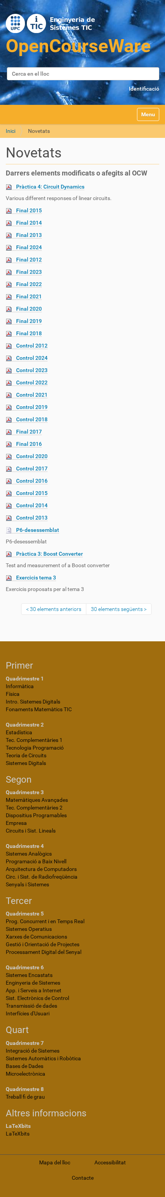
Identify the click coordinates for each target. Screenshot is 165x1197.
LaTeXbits (18, 1134)
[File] (11, 187)
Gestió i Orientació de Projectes (42, 944)
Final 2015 (29, 210)
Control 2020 (32, 456)
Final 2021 (29, 296)
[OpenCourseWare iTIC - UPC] (82, 33)
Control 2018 (32, 419)
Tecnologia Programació (35, 748)
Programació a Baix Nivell (36, 861)
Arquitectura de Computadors (41, 869)
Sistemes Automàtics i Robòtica (43, 1058)
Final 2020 (29, 309)
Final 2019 (29, 321)
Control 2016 (32, 481)
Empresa (16, 823)
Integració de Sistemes (32, 1051)
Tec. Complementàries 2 (34, 808)
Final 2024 (29, 247)
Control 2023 (32, 370)
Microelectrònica (25, 1074)
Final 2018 (29, 333)
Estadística (19, 732)
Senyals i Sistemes (27, 884)
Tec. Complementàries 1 (34, 740)
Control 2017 (32, 468)
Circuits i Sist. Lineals (31, 831)
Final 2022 (29, 284)
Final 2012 (29, 260)
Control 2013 (32, 518)
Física (13, 694)
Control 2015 (32, 493)
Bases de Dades (24, 1066)
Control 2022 (32, 382)
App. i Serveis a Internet (33, 990)
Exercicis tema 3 (36, 577)
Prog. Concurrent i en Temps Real (45, 921)
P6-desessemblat (37, 530)
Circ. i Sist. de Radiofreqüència (42, 877)
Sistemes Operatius (29, 929)
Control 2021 (32, 395)
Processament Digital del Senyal (43, 952)
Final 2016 (29, 444)
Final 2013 (29, 235)
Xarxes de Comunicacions (36, 937)
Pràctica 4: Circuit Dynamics (50, 187)
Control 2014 (32, 505)
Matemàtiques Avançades (37, 800)
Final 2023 (29, 272)
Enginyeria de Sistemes (33, 983)
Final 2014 (29, 223)
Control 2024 (32, 358)
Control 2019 (32, 407)
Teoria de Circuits (26, 755)
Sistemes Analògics (29, 854)
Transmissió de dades (31, 1006)
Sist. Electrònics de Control (37, 998)
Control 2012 (32, 346)
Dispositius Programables (36, 815)
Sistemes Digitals (26, 763)
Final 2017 (29, 432)
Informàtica (20, 686)
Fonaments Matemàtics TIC (39, 709)
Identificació (144, 89)
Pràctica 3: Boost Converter (49, 554)
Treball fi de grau (25, 1097)
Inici (10, 131)
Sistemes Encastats (29, 975)
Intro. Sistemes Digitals (33, 702)
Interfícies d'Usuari (28, 1013)
